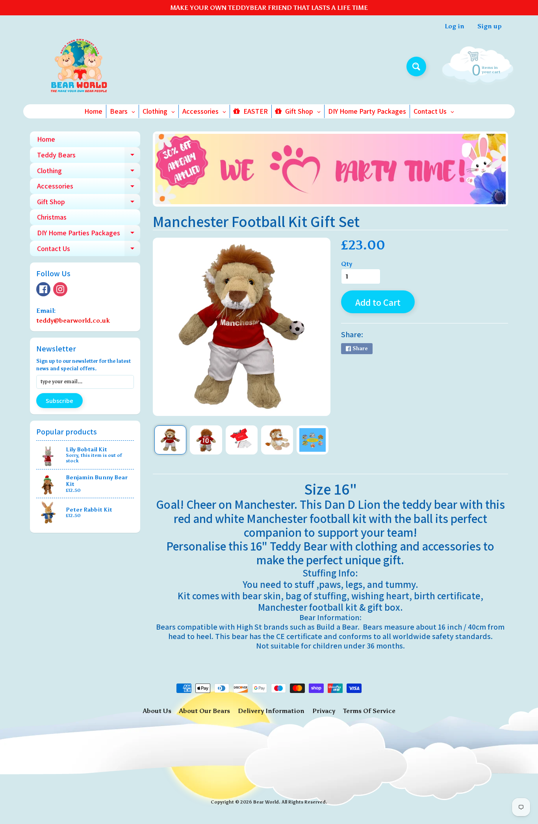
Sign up (489, 26)
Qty (346, 264)
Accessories (88, 187)
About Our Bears (204, 711)
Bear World (266, 802)
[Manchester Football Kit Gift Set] (170, 439)
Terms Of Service (369, 711)
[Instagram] (60, 289)
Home (46, 139)
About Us (157, 711)
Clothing (88, 172)
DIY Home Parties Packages (88, 234)
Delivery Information (271, 711)
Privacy (323, 711)
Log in (454, 26)
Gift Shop (88, 203)
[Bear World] (79, 66)
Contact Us (88, 250)
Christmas (52, 217)
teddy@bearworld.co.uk (73, 321)
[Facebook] (43, 289)
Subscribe (59, 401)
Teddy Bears (88, 156)
